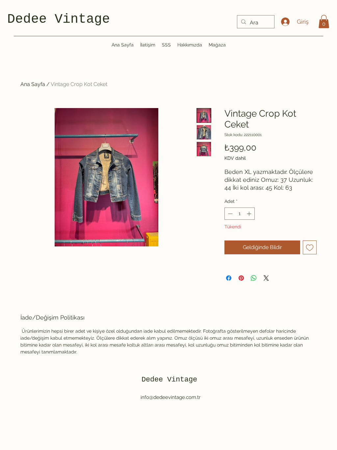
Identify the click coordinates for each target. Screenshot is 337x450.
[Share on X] (266, 278)
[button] (323, 21)
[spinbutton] (240, 213)
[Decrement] (229, 213)
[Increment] (250, 213)
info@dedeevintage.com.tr (170, 397)
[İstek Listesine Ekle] (310, 247)
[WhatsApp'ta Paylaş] (254, 278)
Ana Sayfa (32, 84)
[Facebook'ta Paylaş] (229, 278)
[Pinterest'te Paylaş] (241, 278)
